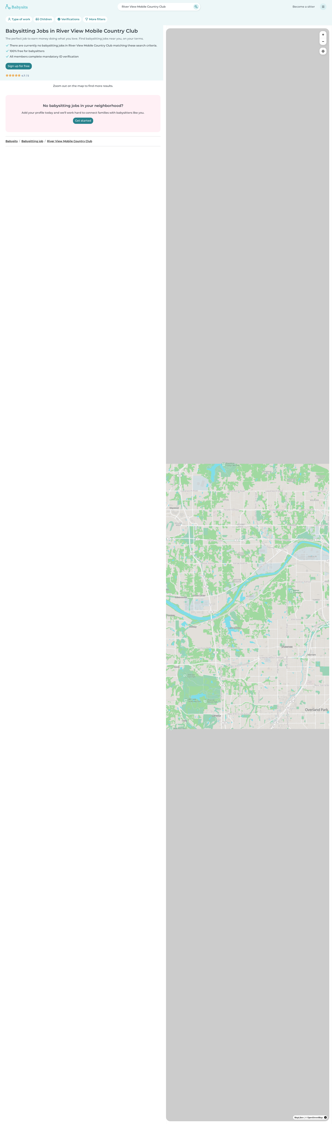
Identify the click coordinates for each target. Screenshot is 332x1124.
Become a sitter (304, 6)
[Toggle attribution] (325, 1117)
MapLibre (299, 1117)
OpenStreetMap (315, 1117)
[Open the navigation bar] (323, 6)
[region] (247, 574)
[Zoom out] (323, 41)
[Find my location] (323, 51)
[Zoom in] (323, 34)
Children (45, 19)
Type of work (20, 19)
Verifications (70, 19)
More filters (96, 19)
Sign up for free (19, 66)
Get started (83, 120)
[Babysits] (17, 7)
